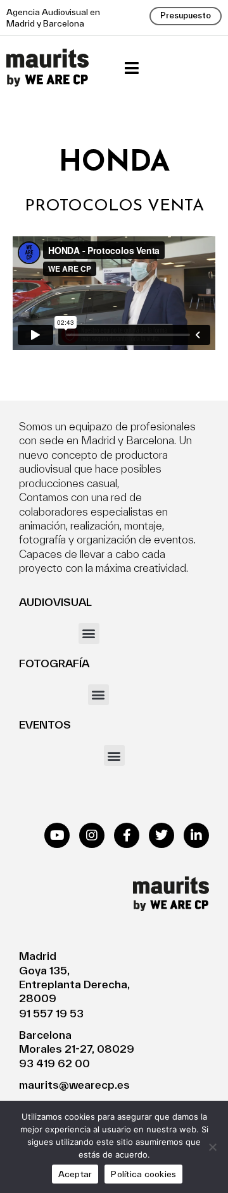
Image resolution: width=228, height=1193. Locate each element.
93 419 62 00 (54, 1063)
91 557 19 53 (51, 1013)
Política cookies (143, 1174)
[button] (131, 68)
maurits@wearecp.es (74, 1085)
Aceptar (75, 1174)
